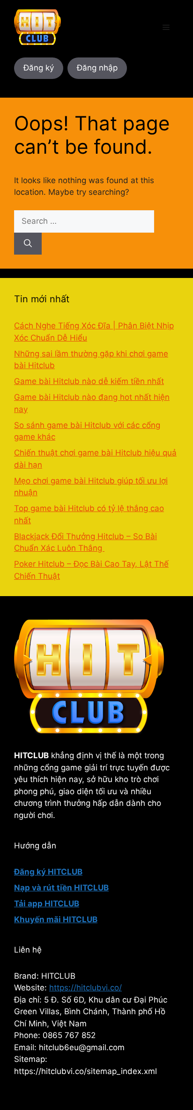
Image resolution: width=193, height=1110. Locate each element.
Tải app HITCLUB (46, 903)
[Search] (28, 244)
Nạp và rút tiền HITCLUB (61, 887)
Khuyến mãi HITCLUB (55, 919)
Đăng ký (38, 67)
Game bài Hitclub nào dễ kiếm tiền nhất (89, 381)
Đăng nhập (97, 67)
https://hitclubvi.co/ (85, 987)
